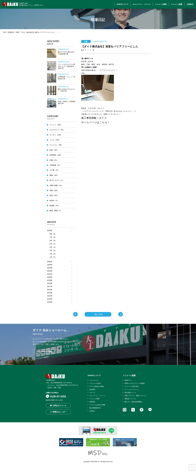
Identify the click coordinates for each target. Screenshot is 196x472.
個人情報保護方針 (95, 408)
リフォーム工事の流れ (132, 386)
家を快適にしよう (130, 392)
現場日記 (11, 32)
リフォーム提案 (176, 4)
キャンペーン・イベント (142, 4)
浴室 (17, 32)
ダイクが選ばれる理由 (96, 386)
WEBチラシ (128, 380)
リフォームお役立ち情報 (97, 405)
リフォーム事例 (161, 4)
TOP (4, 32)
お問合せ (190, 4)
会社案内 (92, 389)
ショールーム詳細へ (45, 352)
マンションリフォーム (132, 389)
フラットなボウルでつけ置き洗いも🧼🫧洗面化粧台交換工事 (66, 66)
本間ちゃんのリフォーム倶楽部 (135, 383)
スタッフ (92, 392)
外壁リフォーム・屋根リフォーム (135, 395)
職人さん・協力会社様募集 (133, 402)
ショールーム (93, 380)
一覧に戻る (98, 314)
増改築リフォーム (130, 398)
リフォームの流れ (95, 383)
